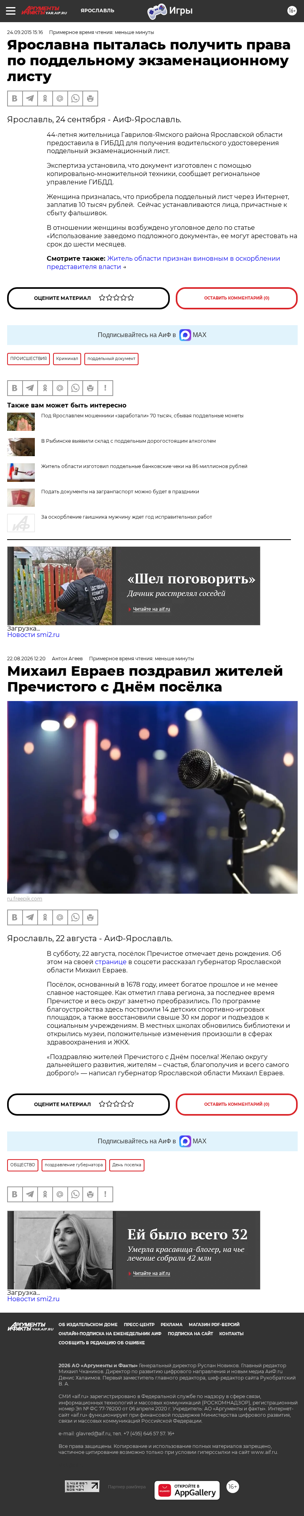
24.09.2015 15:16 (25, 32)
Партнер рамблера (127, 1486)
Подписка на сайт (190, 1333)
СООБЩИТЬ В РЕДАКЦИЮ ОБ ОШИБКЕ (102, 1342)
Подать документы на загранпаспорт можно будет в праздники (120, 492)
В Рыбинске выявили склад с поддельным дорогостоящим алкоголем (128, 441)
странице (111, 962)
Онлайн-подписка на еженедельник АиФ (110, 1333)
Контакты (231, 1333)
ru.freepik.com (24, 899)
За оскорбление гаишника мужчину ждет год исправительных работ (126, 517)
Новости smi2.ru (33, 635)
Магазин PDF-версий (214, 1324)
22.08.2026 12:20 (26, 658)
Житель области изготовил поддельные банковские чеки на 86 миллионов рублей (144, 466)
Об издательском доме (88, 1324)
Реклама (171, 1324)
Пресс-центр (139, 1324)
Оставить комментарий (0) (237, 298)
